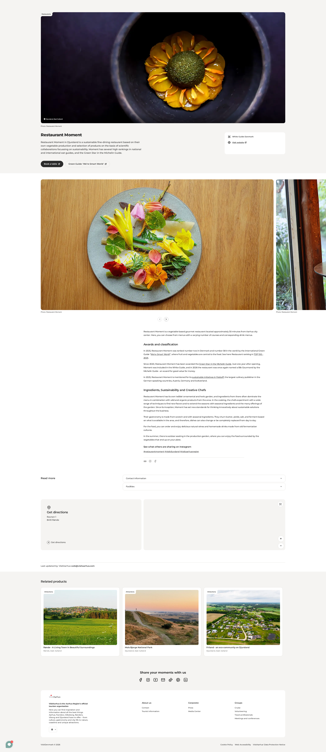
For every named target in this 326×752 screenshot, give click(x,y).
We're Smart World (160, 354)
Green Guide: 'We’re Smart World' (86, 164)
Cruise (237, 708)
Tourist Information (150, 711)
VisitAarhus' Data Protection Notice (269, 744)
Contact (145, 708)
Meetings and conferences (247, 718)
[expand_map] (280, 504)
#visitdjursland (172, 451)
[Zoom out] (281, 546)
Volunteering (241, 711)
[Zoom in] (281, 539)
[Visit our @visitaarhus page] (170, 680)
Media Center (194, 711)
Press (190, 708)
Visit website (238, 142)
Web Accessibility (243, 744)
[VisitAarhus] (56, 696)
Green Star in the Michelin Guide (215, 364)
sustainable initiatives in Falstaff (208, 377)
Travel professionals (244, 715)
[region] (214, 524)
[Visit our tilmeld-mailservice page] (163, 680)
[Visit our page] (148, 680)
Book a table (50, 164)
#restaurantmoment (154, 451)
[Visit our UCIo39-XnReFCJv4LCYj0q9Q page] (155, 680)
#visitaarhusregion (189, 451)
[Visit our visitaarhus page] (140, 680)
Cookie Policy (226, 744)
